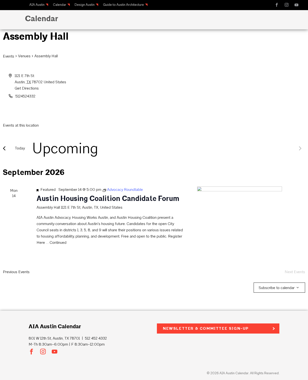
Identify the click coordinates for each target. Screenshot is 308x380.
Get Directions (27, 88)
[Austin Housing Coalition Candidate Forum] (239, 208)
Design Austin (85, 5)
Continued (58, 242)
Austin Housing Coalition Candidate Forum (108, 198)
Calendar (59, 5)
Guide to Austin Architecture (123, 5)
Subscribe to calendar (277, 287)
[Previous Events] (4, 148)
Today (20, 148)
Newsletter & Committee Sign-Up (206, 328)
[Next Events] (300, 148)
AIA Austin (37, 5)
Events (8, 56)
